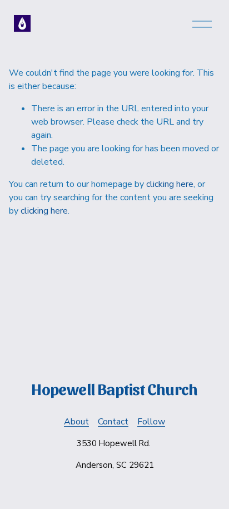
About (76, 422)
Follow (151, 422)
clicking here (169, 184)
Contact (113, 422)
